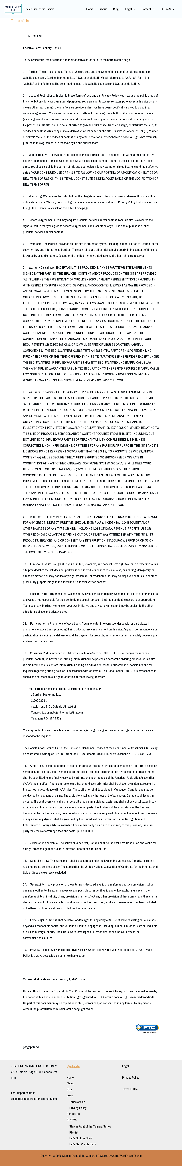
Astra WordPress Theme (127, 1155)
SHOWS (166, 9)
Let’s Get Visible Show (82, 1144)
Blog (116, 9)
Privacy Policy (77, 1108)
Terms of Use (77, 1102)
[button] (133, 9)
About (103, 9)
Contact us (148, 9)
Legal (128, 9)
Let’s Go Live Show (80, 1138)
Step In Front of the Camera (39, 9)
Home (89, 9)
